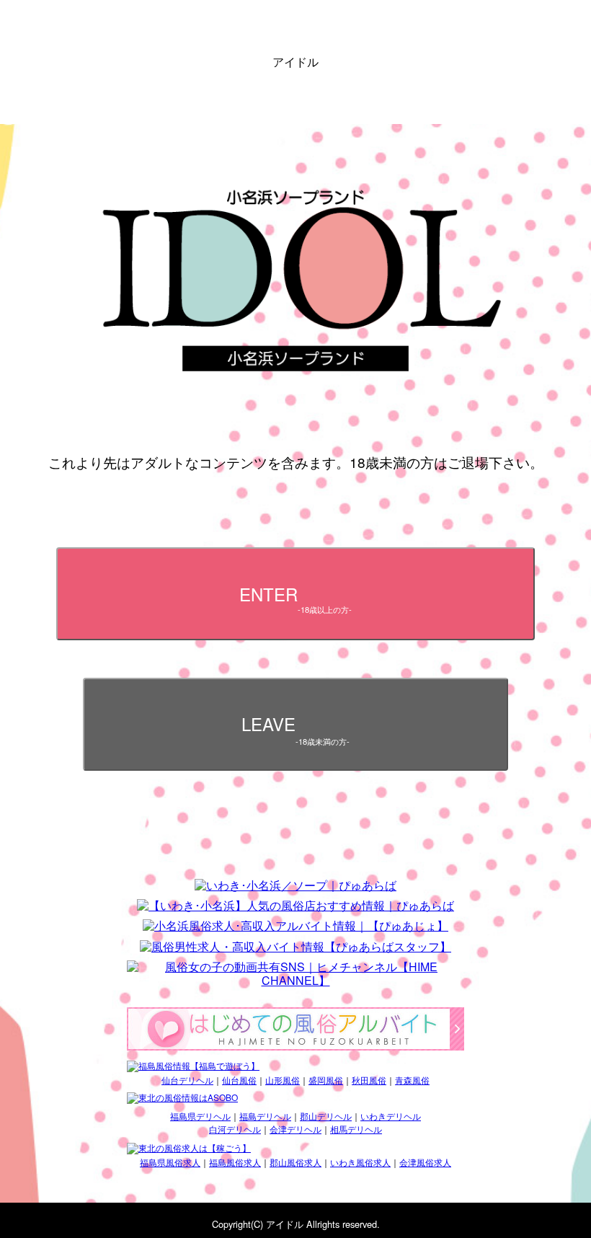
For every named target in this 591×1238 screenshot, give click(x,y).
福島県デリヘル (200, 1116)
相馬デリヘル (356, 1129)
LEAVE (295, 728)
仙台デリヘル (187, 1080)
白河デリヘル (235, 1129)
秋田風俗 (369, 1080)
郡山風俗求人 (295, 1162)
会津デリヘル (295, 1129)
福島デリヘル (265, 1116)
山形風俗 (282, 1080)
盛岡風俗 (325, 1080)
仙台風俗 (239, 1080)
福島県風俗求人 (170, 1162)
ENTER (295, 598)
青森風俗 (412, 1080)
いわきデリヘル (390, 1116)
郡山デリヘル (326, 1116)
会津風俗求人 (425, 1162)
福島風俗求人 (235, 1162)
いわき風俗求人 (360, 1162)
